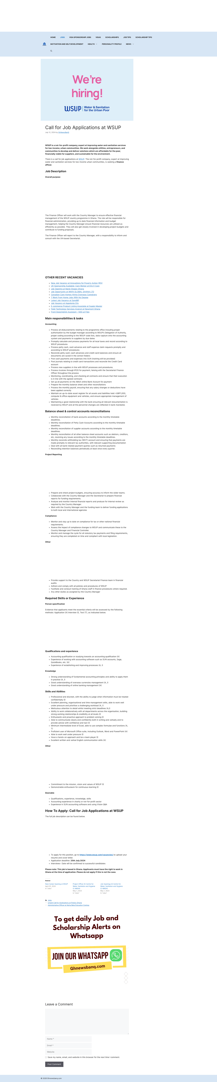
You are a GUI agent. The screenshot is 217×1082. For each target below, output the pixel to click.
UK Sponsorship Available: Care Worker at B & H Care (75, 286)
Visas (98, 37)
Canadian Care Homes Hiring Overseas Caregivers (74, 295)
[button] (51, 51)
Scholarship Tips (144, 37)
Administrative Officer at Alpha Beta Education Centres (68, 905)
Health (91, 44)
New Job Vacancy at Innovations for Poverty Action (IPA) (77, 283)
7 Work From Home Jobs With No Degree (69, 297)
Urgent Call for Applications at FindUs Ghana (65, 903)
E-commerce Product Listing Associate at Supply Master (76, 306)
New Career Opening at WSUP (56, 884)
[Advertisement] (108, 16)
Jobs (62, 37)
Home (53, 37)
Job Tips (127, 37)
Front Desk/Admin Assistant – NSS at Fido (70, 312)
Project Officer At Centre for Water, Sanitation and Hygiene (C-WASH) (84, 886)
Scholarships (112, 37)
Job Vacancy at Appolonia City (65, 303)
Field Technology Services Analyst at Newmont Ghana (75, 309)
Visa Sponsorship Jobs (80, 37)
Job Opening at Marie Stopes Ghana (67, 289)
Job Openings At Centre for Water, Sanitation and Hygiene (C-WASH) (111, 886)
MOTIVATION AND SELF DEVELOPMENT (66, 44)
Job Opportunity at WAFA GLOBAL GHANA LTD (72, 292)
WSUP (81, 159)
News (128, 44)
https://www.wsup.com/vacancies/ (97, 855)
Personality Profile (111, 44)
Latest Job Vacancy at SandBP (65, 300)
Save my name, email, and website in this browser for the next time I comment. (84, 1057)
